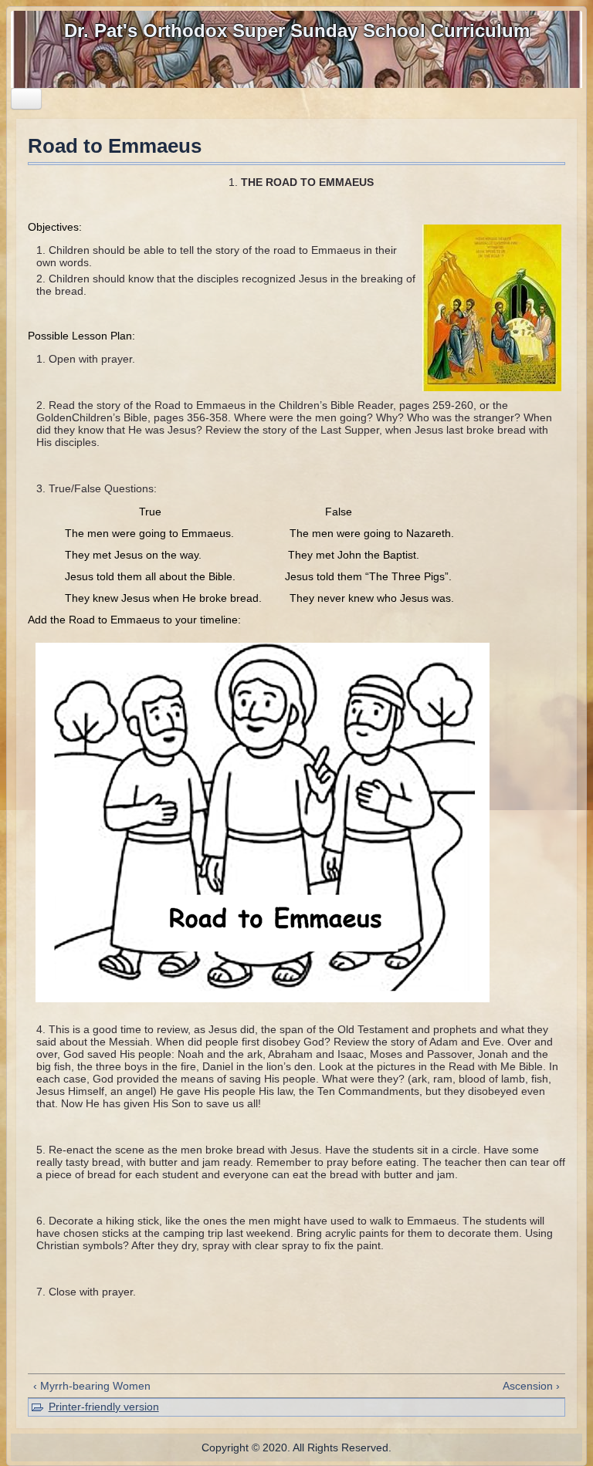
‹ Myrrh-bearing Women (92, 1386)
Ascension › (531, 1386)
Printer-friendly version (104, 1406)
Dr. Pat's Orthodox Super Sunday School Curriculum (297, 30)
